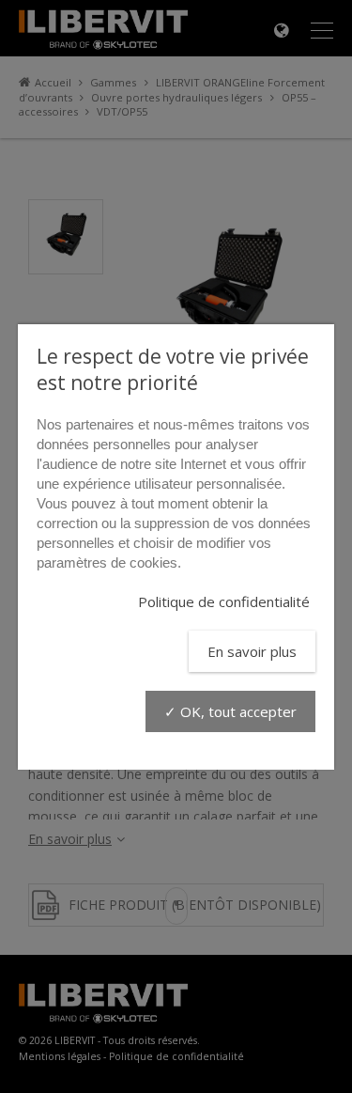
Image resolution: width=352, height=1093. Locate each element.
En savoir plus (252, 651)
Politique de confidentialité (224, 601)
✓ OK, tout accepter (230, 711)
